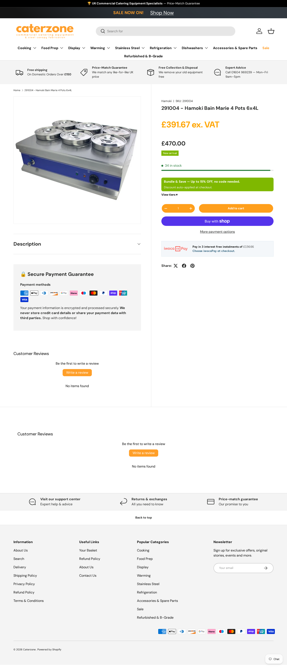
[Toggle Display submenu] (83, 47)
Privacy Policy (24, 584)
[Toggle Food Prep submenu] (61, 47)
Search (18, 559)
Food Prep (49, 48)
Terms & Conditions (28, 601)
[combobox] (166, 31)
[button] (271, 31)
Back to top (143, 517)
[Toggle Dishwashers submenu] (206, 47)
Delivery (19, 567)
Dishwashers (192, 48)
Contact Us (87, 575)
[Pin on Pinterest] (192, 266)
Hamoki (166, 101)
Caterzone (29, 649)
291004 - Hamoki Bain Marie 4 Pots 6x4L (48, 90)
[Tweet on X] (175, 266)
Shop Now (162, 12)
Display (74, 48)
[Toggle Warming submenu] (108, 47)
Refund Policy (23, 592)
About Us (20, 550)
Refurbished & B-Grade (143, 56)
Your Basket (88, 550)
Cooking (24, 48)
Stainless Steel (127, 48)
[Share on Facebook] (184, 266)
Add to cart (236, 208)
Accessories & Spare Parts (235, 48)
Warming (97, 48)
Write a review (77, 372)
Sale (265, 48)
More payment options (217, 231)
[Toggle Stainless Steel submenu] (143, 47)
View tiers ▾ (169, 194)
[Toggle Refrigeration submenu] (175, 47)
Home (16, 90)
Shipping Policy (25, 575)
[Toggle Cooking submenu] (34, 47)
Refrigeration (161, 48)
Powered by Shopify (49, 649)
